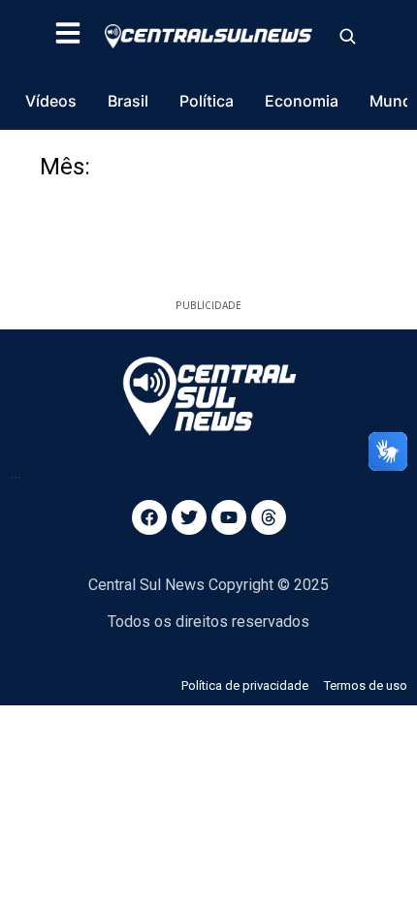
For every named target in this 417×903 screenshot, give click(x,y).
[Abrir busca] (347, 35)
